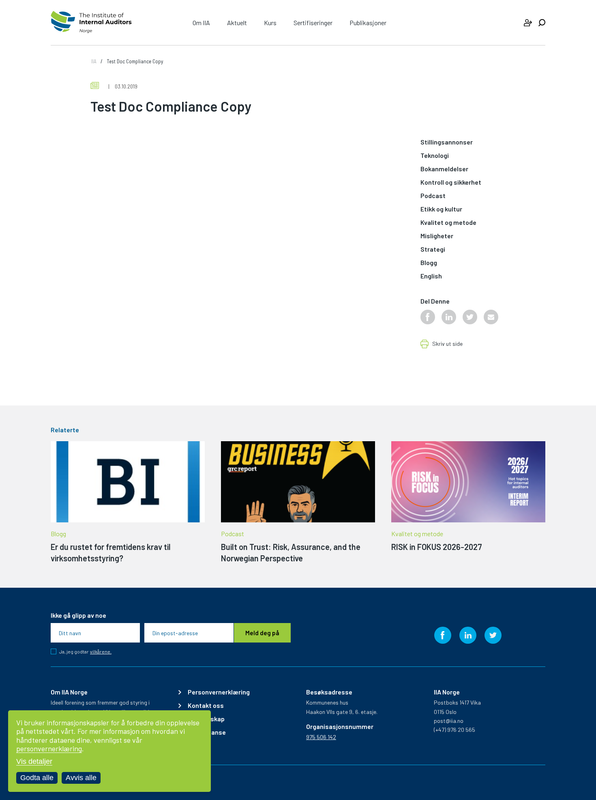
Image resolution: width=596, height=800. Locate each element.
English (431, 276)
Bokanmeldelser (444, 169)
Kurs (270, 22)
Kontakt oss (206, 705)
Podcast (433, 195)
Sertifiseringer (313, 22)
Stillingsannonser (446, 142)
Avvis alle (81, 778)
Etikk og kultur (441, 209)
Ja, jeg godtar (85, 651)
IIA (93, 61)
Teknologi (434, 155)
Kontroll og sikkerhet (450, 182)
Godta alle (37, 778)
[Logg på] (528, 23)
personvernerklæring (49, 748)
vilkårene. (100, 651)
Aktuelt (237, 22)
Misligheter (436, 236)
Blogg (428, 262)
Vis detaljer (34, 761)
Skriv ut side (447, 344)
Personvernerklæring (219, 692)
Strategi (432, 249)
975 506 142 (321, 736)
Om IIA (201, 22)
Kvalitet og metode (448, 222)
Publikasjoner (367, 22)
